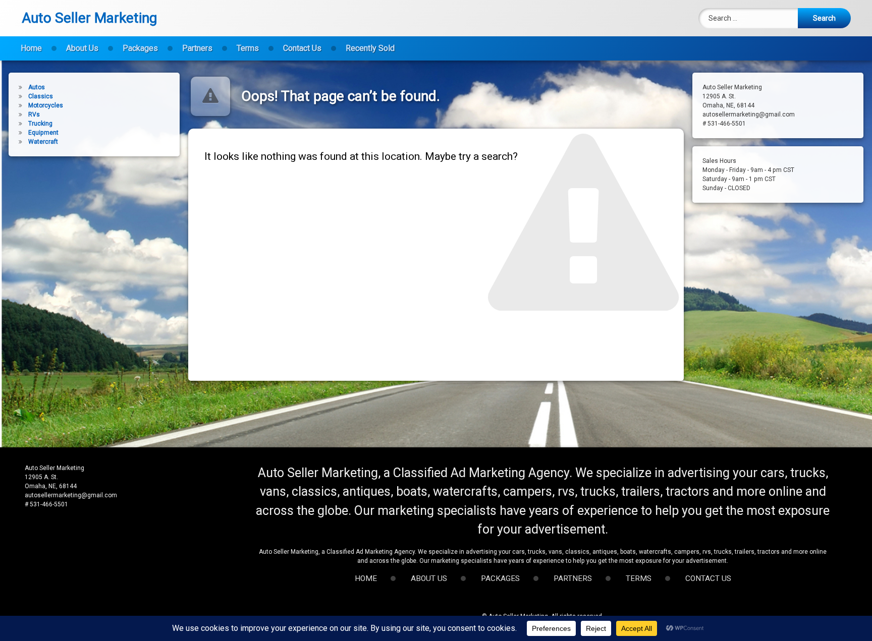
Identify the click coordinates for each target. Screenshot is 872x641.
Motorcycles (45, 105)
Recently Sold (370, 48)
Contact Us (302, 48)
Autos (36, 87)
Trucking (40, 123)
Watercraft (43, 141)
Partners (197, 48)
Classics (40, 96)
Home (31, 48)
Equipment (43, 132)
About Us (82, 48)
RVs (34, 114)
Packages (140, 48)
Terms (248, 48)
